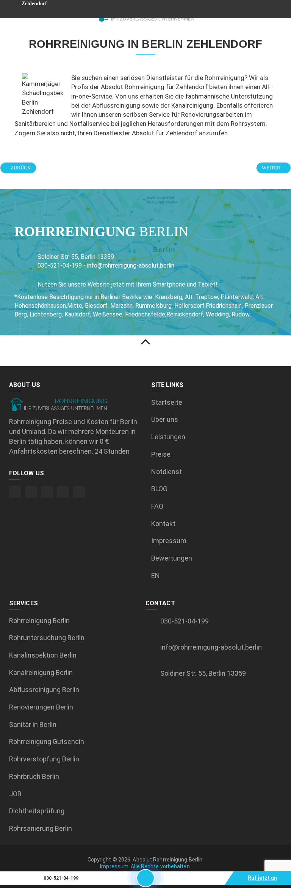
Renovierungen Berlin (41, 707)
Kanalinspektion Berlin (43, 655)
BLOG (159, 489)
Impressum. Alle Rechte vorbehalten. (145, 866)
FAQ (157, 506)
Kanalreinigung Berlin (41, 673)
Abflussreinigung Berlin (44, 690)
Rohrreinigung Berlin (39, 621)
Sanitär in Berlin (32, 724)
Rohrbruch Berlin (34, 776)
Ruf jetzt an (262, 878)
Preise (161, 454)
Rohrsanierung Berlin (40, 828)
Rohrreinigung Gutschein (46, 741)
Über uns (164, 419)
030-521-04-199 (61, 878)
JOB (15, 794)
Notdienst (166, 472)
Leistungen (168, 437)
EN (155, 575)
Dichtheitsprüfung (36, 811)
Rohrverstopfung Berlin (44, 759)
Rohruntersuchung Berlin (46, 638)
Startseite (166, 402)
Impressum (168, 541)
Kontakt (163, 524)
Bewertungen (171, 558)
